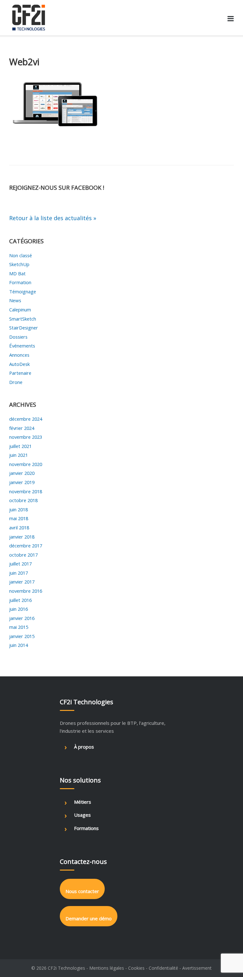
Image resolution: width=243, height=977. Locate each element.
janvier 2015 (21, 636)
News (15, 300)
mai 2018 (18, 518)
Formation (20, 282)
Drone (15, 382)
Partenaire (20, 373)
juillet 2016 (20, 600)
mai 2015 (18, 627)
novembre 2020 (25, 464)
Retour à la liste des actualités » (52, 218)
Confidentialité (163, 968)
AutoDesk (19, 364)
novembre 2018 (25, 491)
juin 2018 (18, 509)
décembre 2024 (25, 419)
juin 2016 (18, 609)
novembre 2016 (25, 591)
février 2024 (21, 428)
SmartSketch (22, 319)
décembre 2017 (25, 545)
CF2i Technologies (66, 968)
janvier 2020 (21, 473)
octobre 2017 (23, 555)
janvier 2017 (21, 581)
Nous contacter (82, 891)
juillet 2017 (20, 563)
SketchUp (19, 264)
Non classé (20, 255)
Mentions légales (106, 968)
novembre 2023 (25, 437)
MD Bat (17, 273)
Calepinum (20, 309)
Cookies (136, 968)
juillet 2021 (20, 446)
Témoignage (22, 291)
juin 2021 (18, 455)
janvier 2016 (21, 618)
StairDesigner (23, 327)
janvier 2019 (21, 482)
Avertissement (197, 968)
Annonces (19, 355)
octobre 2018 (23, 500)
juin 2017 (18, 573)
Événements (22, 345)
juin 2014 (18, 645)
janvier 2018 (21, 536)
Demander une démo (88, 918)
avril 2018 (19, 527)
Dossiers (18, 337)
